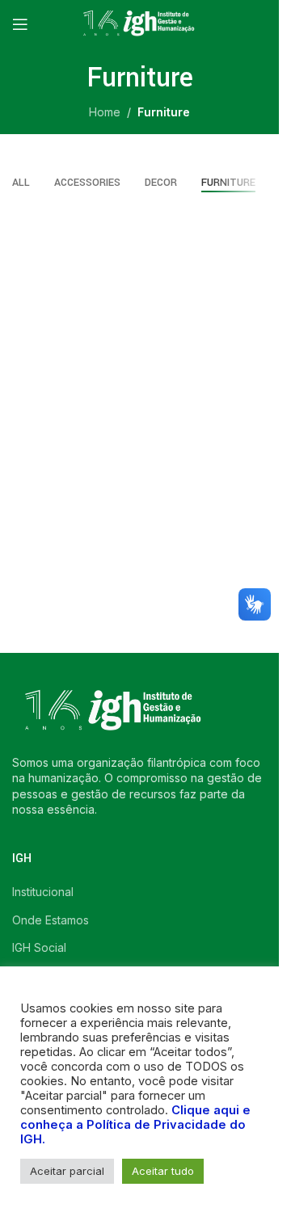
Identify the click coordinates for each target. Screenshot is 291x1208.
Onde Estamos (50, 920)
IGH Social (39, 947)
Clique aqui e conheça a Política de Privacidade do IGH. (135, 1125)
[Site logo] (140, 23)
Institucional (43, 892)
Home (104, 112)
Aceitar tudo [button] (163, 1170)
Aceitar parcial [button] (67, 1170)
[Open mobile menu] (20, 24)
